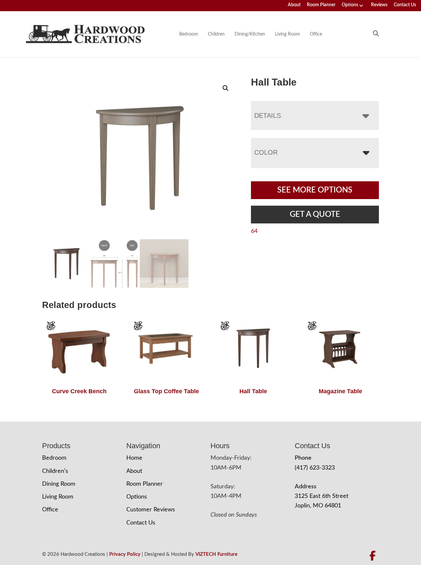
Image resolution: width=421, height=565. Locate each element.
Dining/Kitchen (250, 34)
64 (254, 231)
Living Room (287, 34)
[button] (226, 88)
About (294, 5)
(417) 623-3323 (315, 468)
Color (266, 152)
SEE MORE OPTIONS (314, 190)
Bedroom (188, 34)
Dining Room (58, 484)
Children (216, 34)
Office (316, 34)
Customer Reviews (150, 510)
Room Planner (321, 5)
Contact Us (405, 5)
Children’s (55, 471)
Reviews (379, 5)
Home (134, 458)
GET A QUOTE (315, 214)
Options (350, 5)
